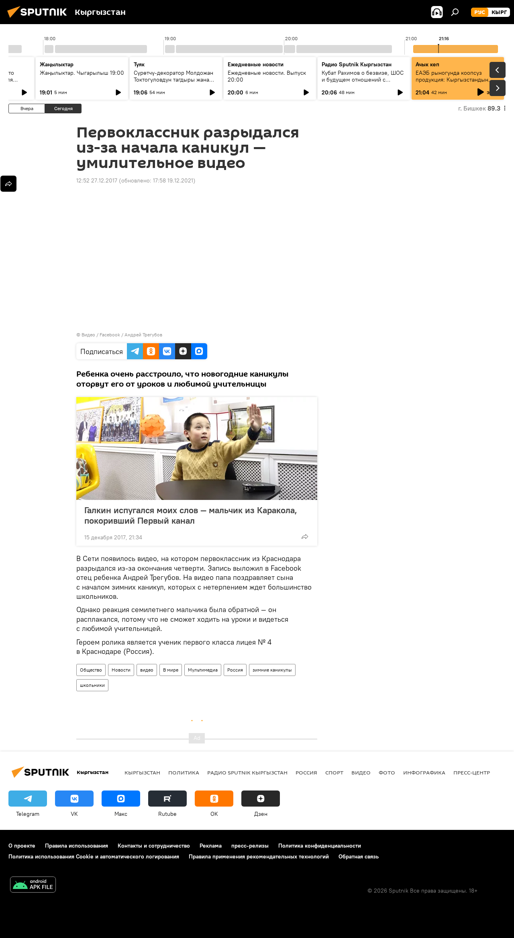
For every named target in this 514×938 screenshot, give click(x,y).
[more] (305, 536)
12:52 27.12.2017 (96, 180)
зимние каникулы (272, 670)
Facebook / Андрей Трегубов (131, 335)
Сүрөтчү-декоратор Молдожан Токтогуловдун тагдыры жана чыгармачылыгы (173, 79)
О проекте (21, 845)
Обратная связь (359, 856)
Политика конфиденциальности (319, 845)
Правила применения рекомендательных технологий (259, 856)
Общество (91, 670)
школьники (92, 685)
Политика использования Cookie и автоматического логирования (93, 856)
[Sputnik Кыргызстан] (39, 19)
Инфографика (424, 772)
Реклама (211, 845)
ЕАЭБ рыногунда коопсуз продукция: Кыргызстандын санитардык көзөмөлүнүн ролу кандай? (456, 83)
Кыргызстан (142, 772)
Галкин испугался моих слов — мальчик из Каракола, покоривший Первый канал (190, 515)
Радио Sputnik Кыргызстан (357, 64)
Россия (235, 670)
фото (387, 772)
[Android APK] (33, 886)
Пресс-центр (471, 772)
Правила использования (76, 845)
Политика (183, 772)
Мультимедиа (203, 670)
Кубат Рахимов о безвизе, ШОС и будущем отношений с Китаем (363, 79)
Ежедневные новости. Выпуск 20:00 (267, 76)
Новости (121, 670)
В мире (170, 670)
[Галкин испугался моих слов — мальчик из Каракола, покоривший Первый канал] (196, 448)
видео (146, 670)
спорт (334, 772)
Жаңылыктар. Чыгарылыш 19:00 (82, 72)
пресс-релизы (250, 845)
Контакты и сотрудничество (154, 845)
